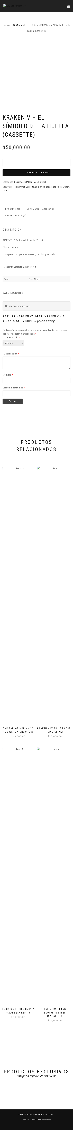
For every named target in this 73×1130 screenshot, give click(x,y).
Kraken (65, 186)
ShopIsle (26, 1120)
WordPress (46, 1120)
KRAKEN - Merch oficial (23, 25)
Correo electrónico (14, 387)
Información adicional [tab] (40, 209)
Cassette (30, 186)
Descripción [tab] (12, 209)
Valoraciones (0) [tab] (15, 215)
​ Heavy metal (18, 186)
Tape (5, 190)
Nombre (8, 374)
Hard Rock (56, 186)
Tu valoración (11, 353)
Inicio (6, 25)
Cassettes (18, 181)
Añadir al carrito (38, 173)
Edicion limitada (42, 186)
